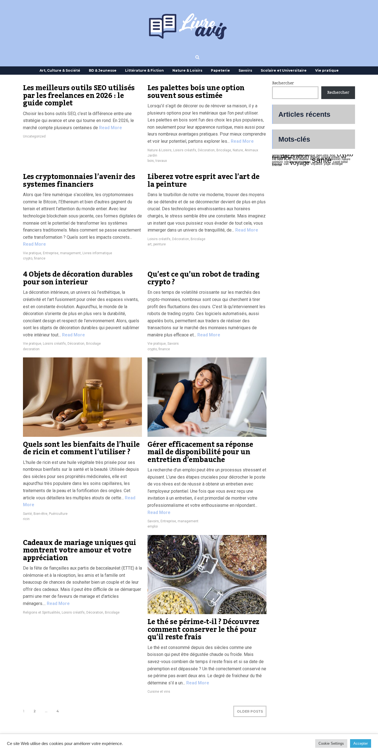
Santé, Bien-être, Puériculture (45, 514)
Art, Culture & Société (60, 70)
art (149, 244)
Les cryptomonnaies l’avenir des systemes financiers (79, 180)
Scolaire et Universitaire (284, 70)
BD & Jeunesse (102, 70)
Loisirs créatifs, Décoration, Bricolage (202, 150)
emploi (152, 526)
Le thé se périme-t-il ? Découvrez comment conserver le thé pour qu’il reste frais (203, 629)
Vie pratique (327, 70)
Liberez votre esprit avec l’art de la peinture (203, 180)
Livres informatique (97, 253)
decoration (31, 349)
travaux (161, 161)
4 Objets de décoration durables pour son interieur (78, 278)
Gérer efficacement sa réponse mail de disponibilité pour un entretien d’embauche (200, 452)
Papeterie (220, 70)
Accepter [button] (360, 743)
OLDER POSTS (250, 711)
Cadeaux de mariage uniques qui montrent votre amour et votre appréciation (79, 550)
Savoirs (245, 70)
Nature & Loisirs (187, 70)
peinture (159, 244)
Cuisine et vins (158, 692)
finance (39, 258)
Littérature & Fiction (144, 70)
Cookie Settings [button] (331, 743)
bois (150, 161)
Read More (110, 127)
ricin (26, 519)
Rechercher (283, 83)
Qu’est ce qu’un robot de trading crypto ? (203, 278)
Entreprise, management (62, 253)
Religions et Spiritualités (41, 612)
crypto (27, 258)
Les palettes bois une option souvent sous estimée (196, 92)
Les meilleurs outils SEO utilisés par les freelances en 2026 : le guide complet (79, 95)
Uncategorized (34, 136)
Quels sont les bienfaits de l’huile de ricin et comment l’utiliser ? (81, 448)
